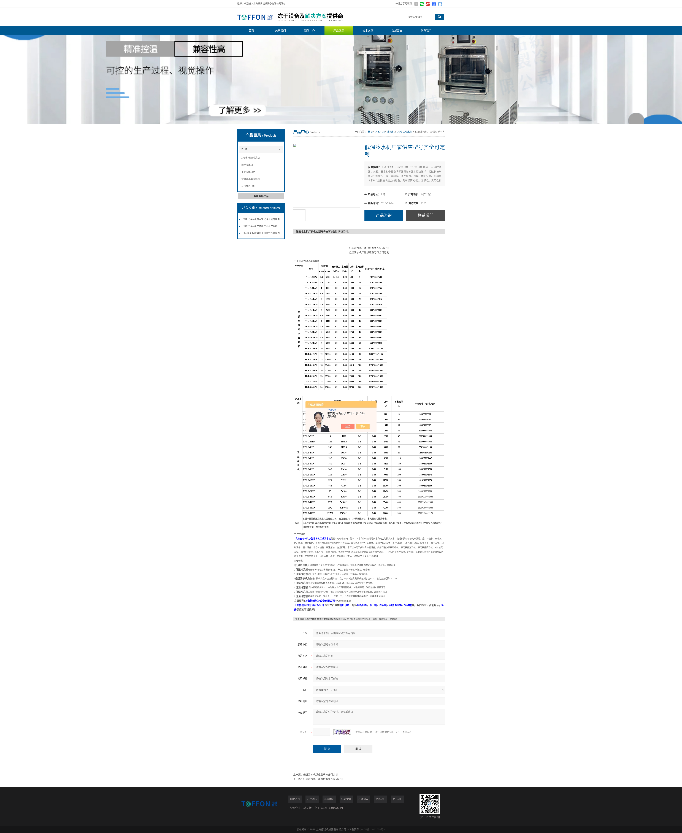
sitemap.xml (336, 807)
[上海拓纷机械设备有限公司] (290, 16)
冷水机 (244, 149)
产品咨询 (384, 215)
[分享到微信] (421, 4)
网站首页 (295, 799)
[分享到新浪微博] (427, 4)
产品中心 (380, 131)
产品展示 (338, 30)
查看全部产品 (261, 196)
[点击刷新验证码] (342, 732)
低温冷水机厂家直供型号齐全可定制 (323, 779)
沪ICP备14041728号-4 (373, 829)
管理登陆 (295, 807)
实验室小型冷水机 (250, 179)
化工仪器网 (321, 807)
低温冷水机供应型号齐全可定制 (320, 774)
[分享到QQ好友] (439, 4)
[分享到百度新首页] (433, 4)
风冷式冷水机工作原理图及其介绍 (260, 226)
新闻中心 (309, 30)
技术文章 (367, 30)
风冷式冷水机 (248, 186)
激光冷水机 (247, 164)
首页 (251, 30)
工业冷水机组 (248, 172)
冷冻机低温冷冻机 (250, 157)
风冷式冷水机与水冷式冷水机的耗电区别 (263, 219)
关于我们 (280, 30)
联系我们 (426, 30)
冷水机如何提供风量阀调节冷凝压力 (261, 233)
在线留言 (397, 30)
